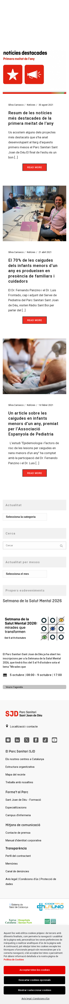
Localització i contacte (23, 726)
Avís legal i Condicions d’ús (35, 998)
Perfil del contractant (18, 856)
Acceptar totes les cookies (35, 969)
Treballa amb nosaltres (19, 782)
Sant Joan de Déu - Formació (23, 799)
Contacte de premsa (18, 832)
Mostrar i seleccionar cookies (34, 990)
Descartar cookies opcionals (35, 980)
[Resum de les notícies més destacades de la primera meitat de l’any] (34, 66)
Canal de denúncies (17, 871)
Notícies (31, 105)
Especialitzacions (16, 807)
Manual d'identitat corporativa (23, 840)
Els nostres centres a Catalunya (25, 759)
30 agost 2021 (46, 105)
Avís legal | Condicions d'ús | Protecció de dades (31, 881)
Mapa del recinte (15, 774)
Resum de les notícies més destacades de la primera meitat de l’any (31, 118)
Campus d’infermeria (18, 815)
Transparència (16, 848)
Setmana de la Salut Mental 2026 (32, 600)
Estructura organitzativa (20, 767)
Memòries (12, 863)
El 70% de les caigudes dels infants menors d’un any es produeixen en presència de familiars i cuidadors (33, 271)
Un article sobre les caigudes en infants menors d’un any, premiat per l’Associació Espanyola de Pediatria (33, 423)
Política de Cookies (14, 959)
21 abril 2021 (45, 252)
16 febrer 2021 (46, 405)
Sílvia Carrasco (16, 105)
